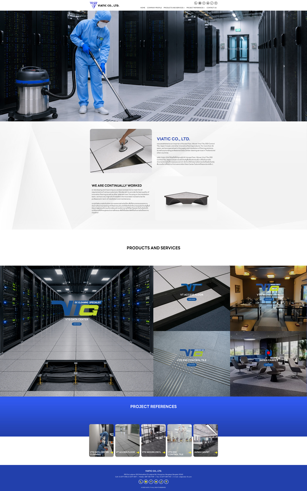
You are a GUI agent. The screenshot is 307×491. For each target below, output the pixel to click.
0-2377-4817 (132, 477)
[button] (23, 66)
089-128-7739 (149, 477)
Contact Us (211, 7)
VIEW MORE (76, 324)
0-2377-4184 (123, 477)
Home (142, 7)
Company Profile (154, 7)
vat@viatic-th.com (185, 477)
